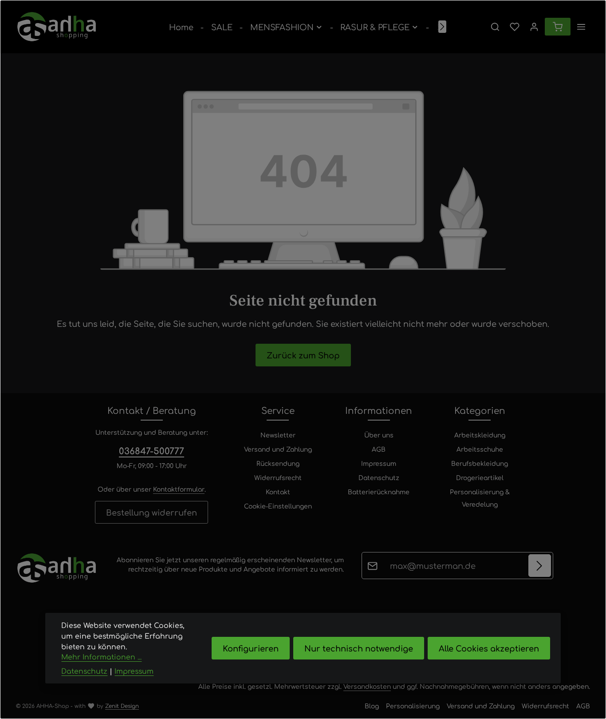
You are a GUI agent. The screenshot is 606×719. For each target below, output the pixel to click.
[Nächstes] (442, 26)
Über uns (379, 435)
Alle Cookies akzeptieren (489, 648)
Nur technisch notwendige (358, 648)
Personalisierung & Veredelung (480, 498)
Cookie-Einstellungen (278, 506)
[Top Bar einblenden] (581, 27)
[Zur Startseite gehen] (56, 27)
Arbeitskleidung (479, 435)
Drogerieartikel (480, 477)
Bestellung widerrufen (151, 512)
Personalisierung (413, 706)
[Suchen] (495, 27)
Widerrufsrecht (278, 477)
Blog (372, 706)
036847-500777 (151, 451)
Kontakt (278, 492)
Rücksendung (277, 463)
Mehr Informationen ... (101, 656)
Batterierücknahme (378, 492)
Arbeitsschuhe (479, 449)
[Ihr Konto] (534, 27)
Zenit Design (122, 705)
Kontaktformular (179, 489)
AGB (379, 449)
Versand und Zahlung (278, 449)
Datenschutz (378, 477)
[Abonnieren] (539, 565)
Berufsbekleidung (479, 463)
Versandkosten (367, 686)
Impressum (378, 463)
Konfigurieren (251, 648)
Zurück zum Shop (303, 355)
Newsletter (277, 435)
